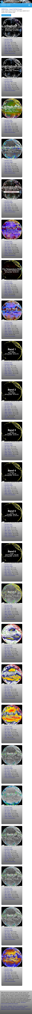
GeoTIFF (6, 51)
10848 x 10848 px (8, 48)
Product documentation (9, 53)
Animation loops (8, 39)
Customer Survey (5, 1007)
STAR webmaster (15, 1009)
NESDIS (10, 1006)
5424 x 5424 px (7, 47)
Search (25, 1006)
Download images (8, 40)
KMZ (5, 417)
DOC (2, 1006)
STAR (14, 1006)
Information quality (20, 1007)
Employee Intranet (5, 1009)
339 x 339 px (7, 42)
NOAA (5, 1006)
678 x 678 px (7, 44)
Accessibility (20, 1006)
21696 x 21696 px (8, 50)
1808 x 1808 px (7, 45)
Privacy (12, 1007)
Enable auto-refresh (6, 15)
